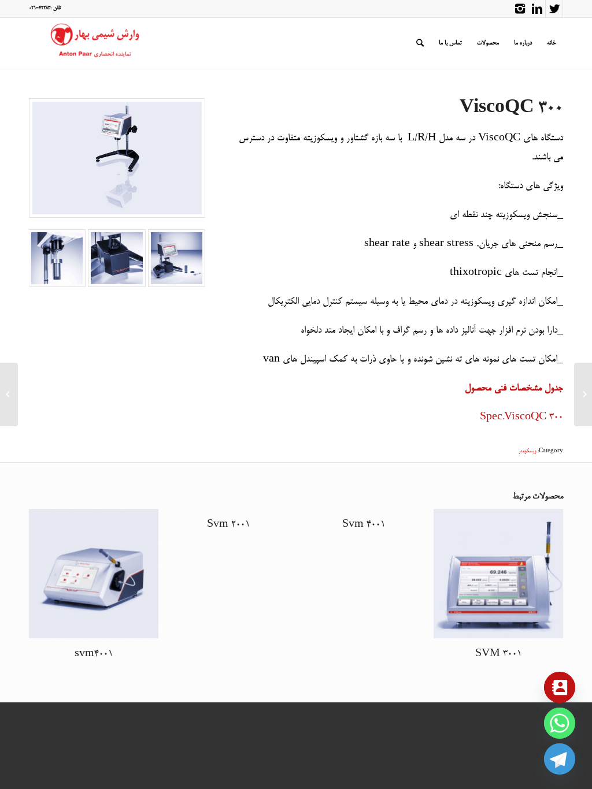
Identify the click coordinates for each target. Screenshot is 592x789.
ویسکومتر (527, 451)
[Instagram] (519, 8)
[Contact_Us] (559, 687)
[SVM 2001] (583, 394)
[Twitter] (554, 8)
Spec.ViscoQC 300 (521, 417)
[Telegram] (559, 759)
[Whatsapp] (559, 723)
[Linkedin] (536, 8)
